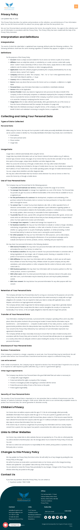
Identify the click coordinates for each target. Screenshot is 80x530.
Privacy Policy (44, 503)
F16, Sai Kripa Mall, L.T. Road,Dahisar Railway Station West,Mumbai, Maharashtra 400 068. (49, 496)
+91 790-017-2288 (14, 514)
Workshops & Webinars (34, 514)
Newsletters (31, 519)
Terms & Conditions (46, 501)
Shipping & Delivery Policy (16, 519)
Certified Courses (33, 512)
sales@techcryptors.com (15, 510)
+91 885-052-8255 (14, 517)
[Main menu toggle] (76, 6)
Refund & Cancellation (34, 517)
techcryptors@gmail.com (16, 512)
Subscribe (68, 511)
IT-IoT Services (32, 510)
